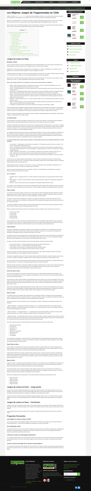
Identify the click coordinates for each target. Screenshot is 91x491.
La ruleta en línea (15, 36)
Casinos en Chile (75, 43)
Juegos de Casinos (57, 8)
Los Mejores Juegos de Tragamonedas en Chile (18, 32)
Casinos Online (26, 2)
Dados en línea (14, 42)
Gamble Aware (59, 475)
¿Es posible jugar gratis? (16, 52)
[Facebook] (76, 487)
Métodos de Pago (68, 8)
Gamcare (45, 476)
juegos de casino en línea (20, 16)
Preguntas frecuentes (14, 49)
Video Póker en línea (15, 43)
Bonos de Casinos (40, 2)
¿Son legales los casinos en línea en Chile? (20, 50)
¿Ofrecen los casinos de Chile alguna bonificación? (21, 53)
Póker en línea (14, 38)
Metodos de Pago (62, 2)
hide (25, 30)
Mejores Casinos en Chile (22, 8)
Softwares (74, 2)
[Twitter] (79, 487)
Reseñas (51, 2)
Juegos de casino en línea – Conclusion (18, 47)
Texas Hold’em (14, 39)
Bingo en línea (14, 45)
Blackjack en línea (15, 35)
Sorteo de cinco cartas (16, 40)
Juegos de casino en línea (15, 33)
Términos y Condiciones (31, 481)
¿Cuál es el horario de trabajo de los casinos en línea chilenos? (24, 54)
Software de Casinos (79, 8)
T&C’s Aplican (74, 16)
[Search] (78, 474)
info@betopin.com (71, 480)
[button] (82, 17)
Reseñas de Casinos (46, 8)
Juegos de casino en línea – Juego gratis (18, 46)
